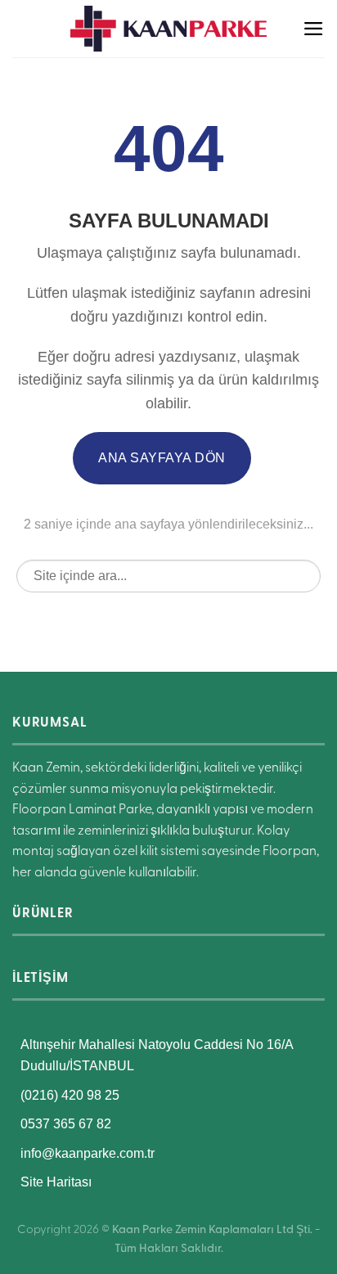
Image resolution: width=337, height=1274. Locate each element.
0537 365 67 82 (65, 1124)
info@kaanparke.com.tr (87, 1153)
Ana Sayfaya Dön (161, 458)
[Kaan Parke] (168, 29)
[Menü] (314, 28)
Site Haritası (56, 1182)
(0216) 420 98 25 (69, 1095)
